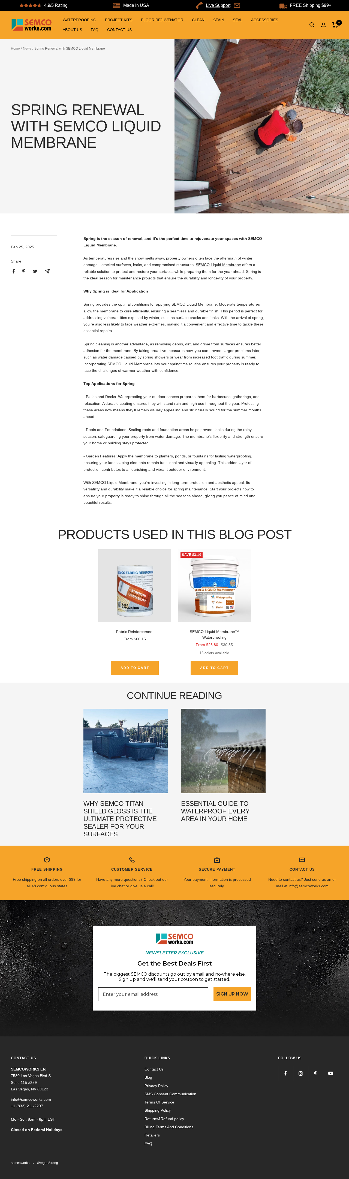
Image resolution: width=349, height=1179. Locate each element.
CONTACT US (119, 30)
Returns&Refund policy (164, 1119)
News (27, 48)
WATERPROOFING (79, 20)
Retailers (152, 1135)
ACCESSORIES (264, 20)
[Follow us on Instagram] (300, 1073)
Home (15, 48)
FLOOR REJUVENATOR (162, 20)
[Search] (311, 24)
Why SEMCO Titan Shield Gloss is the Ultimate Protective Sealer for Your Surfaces (120, 819)
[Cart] (335, 25)
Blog (148, 1077)
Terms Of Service (159, 1102)
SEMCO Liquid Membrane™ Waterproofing (214, 634)
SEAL (237, 20)
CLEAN (198, 20)
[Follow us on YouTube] (330, 1073)
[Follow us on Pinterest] (315, 1073)
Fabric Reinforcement (135, 631)
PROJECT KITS (118, 20)
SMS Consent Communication (170, 1094)
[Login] (323, 25)
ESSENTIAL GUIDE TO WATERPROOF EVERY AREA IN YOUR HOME (215, 811)
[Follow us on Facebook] (285, 1073)
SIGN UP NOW (232, 994)
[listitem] (14, 271)
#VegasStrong (47, 1163)
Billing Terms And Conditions (169, 1127)
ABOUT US (72, 30)
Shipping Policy (158, 1110)
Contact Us (154, 1069)
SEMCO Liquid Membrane (218, 265)
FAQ (94, 30)
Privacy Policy (156, 1086)
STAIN (218, 20)
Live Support (218, 5)
